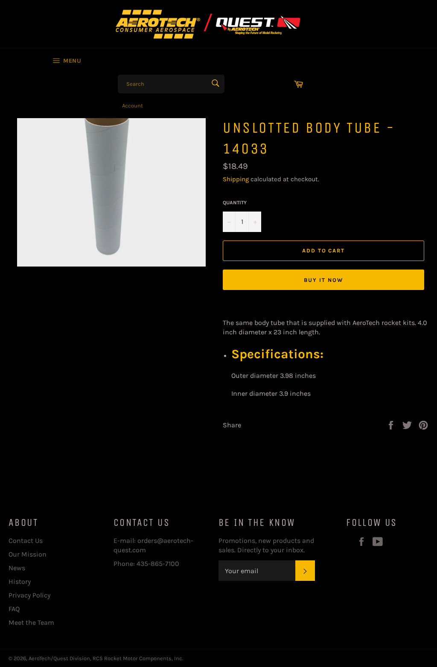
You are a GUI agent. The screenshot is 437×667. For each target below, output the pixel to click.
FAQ (14, 609)
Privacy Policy (29, 595)
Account (132, 105)
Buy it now (323, 280)
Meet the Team (31, 622)
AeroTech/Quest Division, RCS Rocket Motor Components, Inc (105, 658)
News (17, 568)
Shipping (236, 179)
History (20, 581)
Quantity (235, 203)
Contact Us (26, 540)
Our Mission (28, 554)
